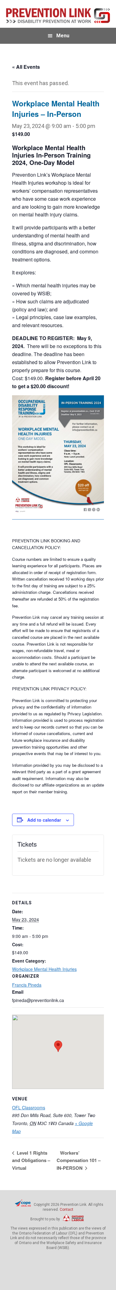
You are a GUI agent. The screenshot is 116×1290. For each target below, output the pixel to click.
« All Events (26, 66)
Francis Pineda (26, 985)
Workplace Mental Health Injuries (44, 969)
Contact (66, 1209)
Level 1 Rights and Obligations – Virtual (31, 1160)
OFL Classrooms (28, 1107)
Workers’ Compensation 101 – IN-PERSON (79, 1160)
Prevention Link (58, 15)
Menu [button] (62, 36)
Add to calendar (44, 820)
